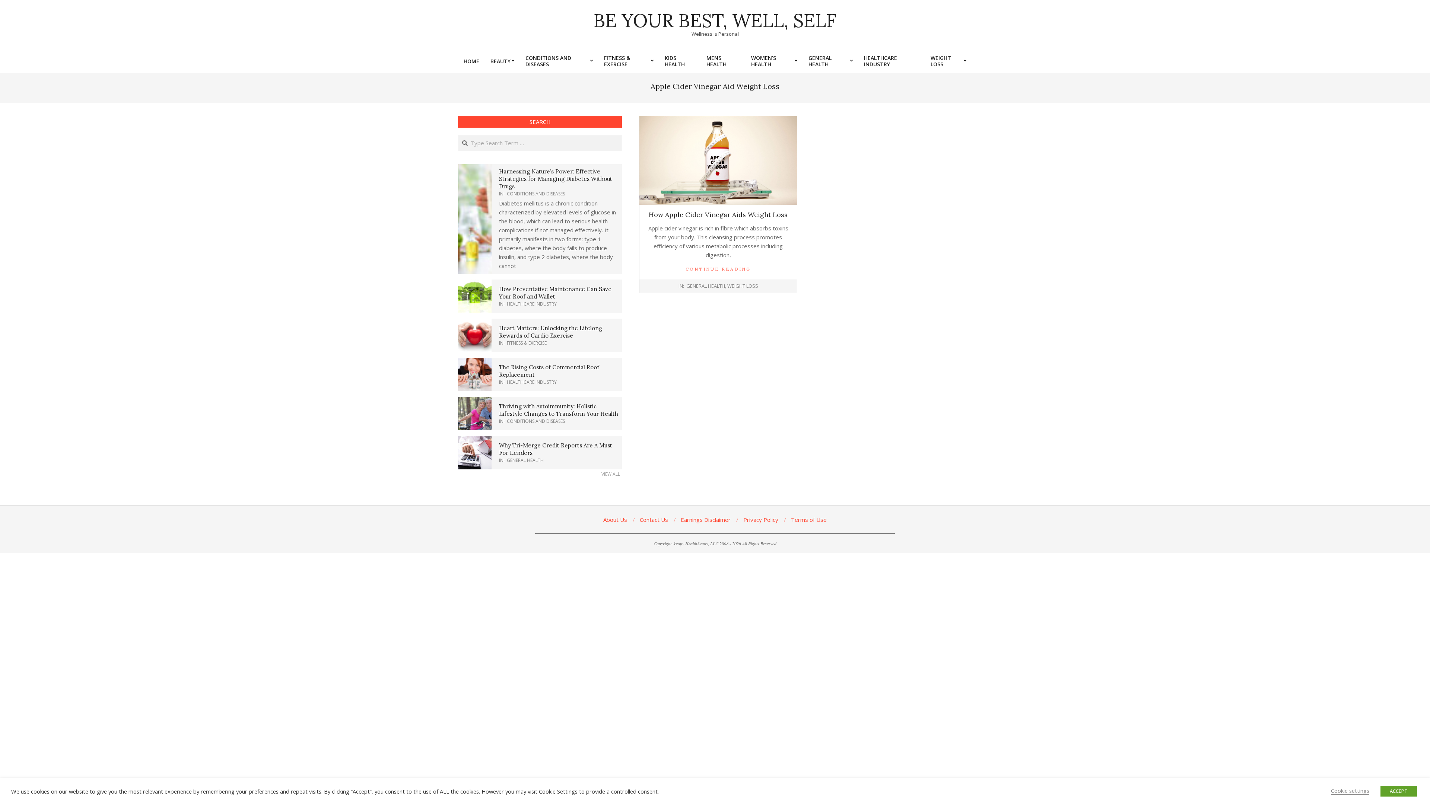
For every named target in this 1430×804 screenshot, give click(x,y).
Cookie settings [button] (1350, 790)
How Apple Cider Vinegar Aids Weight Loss (718, 214)
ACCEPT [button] (1399, 791)
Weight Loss (742, 286)
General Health (705, 286)
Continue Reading (718, 269)
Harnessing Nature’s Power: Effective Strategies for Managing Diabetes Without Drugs (555, 179)
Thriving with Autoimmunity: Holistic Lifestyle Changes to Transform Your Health (558, 410)
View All (610, 474)
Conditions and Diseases (536, 194)
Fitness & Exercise (527, 343)
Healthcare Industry (532, 304)
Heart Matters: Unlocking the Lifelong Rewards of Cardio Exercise (550, 332)
